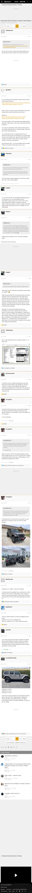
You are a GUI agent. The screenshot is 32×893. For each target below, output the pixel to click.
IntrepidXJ (9, 399)
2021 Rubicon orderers (11, 756)
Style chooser (4, 887)
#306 (29, 278)
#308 (29, 379)
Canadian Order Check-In (12, 793)
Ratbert (8, 211)
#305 (29, 217)
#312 (30, 585)
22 (20, 26)
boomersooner (10, 373)
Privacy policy (4, 891)
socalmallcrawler (11, 658)
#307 (30, 336)
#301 (30, 36)
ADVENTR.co (11, 420)
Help (10, 891)
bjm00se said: (6, 164)
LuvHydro (4, 22)
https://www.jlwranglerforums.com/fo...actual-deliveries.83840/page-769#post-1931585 (14, 117)
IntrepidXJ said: (7, 440)
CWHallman (9, 30)
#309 (29, 405)
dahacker (9, 153)
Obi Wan (6, 786)
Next (24, 26)
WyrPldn (8, 630)
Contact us (8, 889)
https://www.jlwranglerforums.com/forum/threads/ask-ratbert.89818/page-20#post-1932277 (16, 103)
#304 (29, 194)
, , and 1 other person (13, 465)
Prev (8, 26)
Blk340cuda (9, 579)
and (8, 148)
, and (9, 368)
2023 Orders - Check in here (13, 775)
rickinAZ (6, 757)
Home (13, 891)
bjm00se (8, 90)
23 (16, 22)
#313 (30, 613)
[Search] (30, 2)
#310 (30, 435)
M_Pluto (6, 795)
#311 (30, 503)
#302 (30, 96)
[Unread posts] (27, 2)
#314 (30, 636)
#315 (30, 664)
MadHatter (9, 607)
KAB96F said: (6, 223)
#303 (30, 159)
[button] (1, 1)
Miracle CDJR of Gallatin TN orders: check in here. (17, 784)
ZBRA (6, 777)
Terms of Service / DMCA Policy (20, 889)
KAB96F (8, 188)
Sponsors (3, 889)
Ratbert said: (6, 41)
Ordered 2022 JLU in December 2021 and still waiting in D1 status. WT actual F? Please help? (17, 765)
